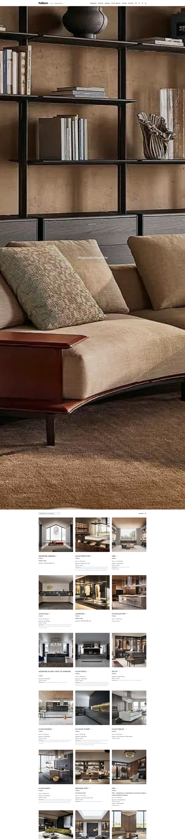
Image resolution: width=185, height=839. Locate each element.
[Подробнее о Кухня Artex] (92, 650)
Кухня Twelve (118, 729)
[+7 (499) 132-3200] (142, 3)
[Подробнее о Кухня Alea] (56, 592)
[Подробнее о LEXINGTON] (92, 592)
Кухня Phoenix (45, 729)
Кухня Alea (44, 614)
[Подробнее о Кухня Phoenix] (56, 708)
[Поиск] (139, 3)
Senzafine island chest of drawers (55, 671)
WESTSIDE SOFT (81, 788)
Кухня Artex (80, 671)
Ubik (114, 556)
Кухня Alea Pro (119, 614)
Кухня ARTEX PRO (82, 556)
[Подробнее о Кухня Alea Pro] (129, 592)
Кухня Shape (44, 788)
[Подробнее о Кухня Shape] (56, 767)
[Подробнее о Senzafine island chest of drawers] (56, 650)
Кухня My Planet (82, 729)
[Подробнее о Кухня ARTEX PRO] (92, 534)
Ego (113, 788)
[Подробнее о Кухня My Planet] (92, 708)
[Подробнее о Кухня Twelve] (129, 708)
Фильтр (141, 513)
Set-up (115, 671)
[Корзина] (145, 3)
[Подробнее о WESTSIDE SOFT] (92, 767)
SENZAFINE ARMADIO (47, 556)
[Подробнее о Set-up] (129, 650)
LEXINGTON (79, 614)
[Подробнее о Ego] (129, 767)
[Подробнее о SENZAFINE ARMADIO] (56, 534)
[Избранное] (136, 3)
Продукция (93, 3)
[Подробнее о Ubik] (129, 534)
